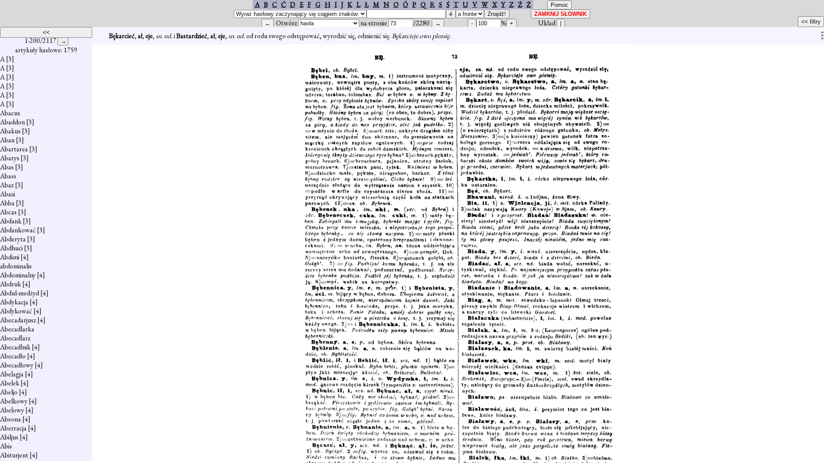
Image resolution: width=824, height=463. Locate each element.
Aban (7, 139)
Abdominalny (18, 275)
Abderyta (13, 239)
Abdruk (10, 284)
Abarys (9, 157)
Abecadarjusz (18, 320)
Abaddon (12, 121)
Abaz (7, 184)
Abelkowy (13, 401)
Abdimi (9, 257)
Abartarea (14, 148)
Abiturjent (14, 455)
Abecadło (13, 356)
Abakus (10, 130)
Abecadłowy (16, 365)
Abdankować (18, 230)
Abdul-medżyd (19, 293)
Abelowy (12, 410)
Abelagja (12, 374)
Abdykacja (14, 302)
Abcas (8, 211)
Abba (7, 202)
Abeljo (9, 392)
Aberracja (13, 428)
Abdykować (16, 311)
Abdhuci (11, 248)
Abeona (10, 419)
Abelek (9, 383)
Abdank (10, 220)
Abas (7, 166)
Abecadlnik (15, 347)
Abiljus (9, 437)
